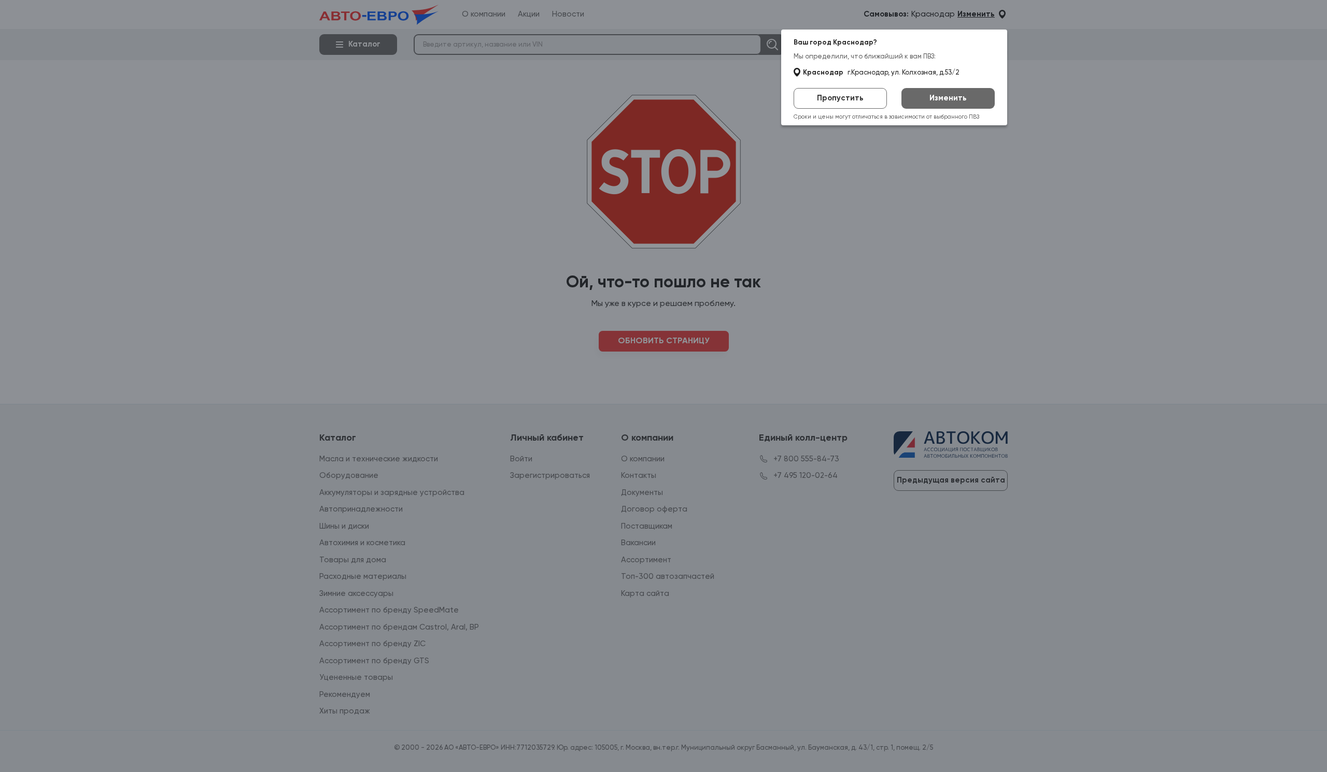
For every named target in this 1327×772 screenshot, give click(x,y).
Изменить (948, 98)
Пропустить (840, 98)
